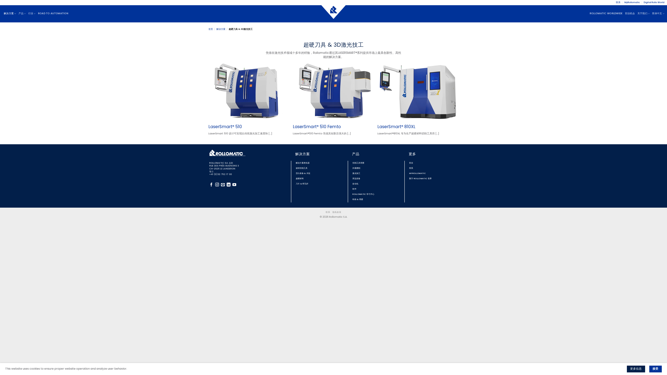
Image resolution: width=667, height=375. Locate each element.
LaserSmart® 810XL (396, 127)
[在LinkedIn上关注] (228, 185)
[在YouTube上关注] (234, 185)
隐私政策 (336, 212)
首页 (210, 29)
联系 (618, 2)
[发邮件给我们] (223, 185)
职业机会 (630, 13)
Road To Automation (53, 13)
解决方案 (220, 29)
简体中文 (657, 13)
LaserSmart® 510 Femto (317, 127)
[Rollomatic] (333, 13)
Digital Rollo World (654, 2)
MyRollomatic (632, 2)
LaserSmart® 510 (225, 127)
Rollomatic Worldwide (606, 13)
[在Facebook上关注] (211, 185)
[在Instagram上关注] (217, 185)
